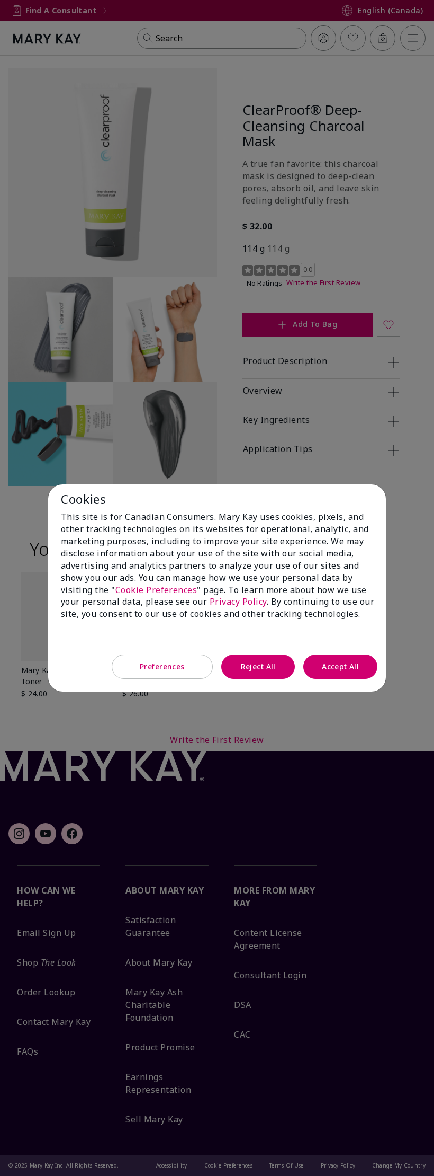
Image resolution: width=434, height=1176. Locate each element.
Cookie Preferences (156, 590)
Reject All (258, 666)
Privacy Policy (238, 601)
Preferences (162, 666)
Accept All (340, 666)
